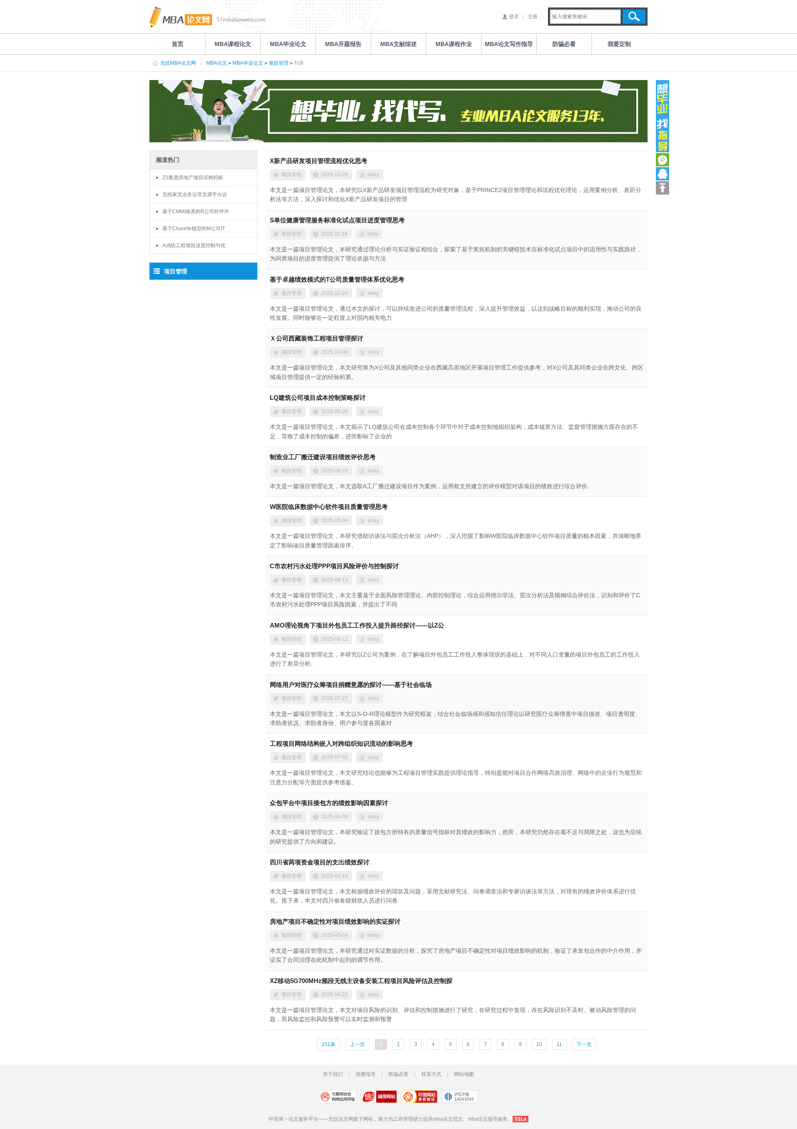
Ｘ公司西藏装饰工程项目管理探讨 (316, 338)
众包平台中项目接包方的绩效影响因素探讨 (329, 802)
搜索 (634, 17)
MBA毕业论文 (247, 63)
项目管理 (278, 63)
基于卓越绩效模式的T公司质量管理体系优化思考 (337, 279)
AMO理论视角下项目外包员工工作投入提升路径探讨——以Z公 (357, 625)
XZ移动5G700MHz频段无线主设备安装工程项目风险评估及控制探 (361, 980)
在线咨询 (662, 159)
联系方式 (431, 1074)
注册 (533, 16)
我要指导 (366, 1074)
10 (539, 1044)
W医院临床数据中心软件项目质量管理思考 (329, 506)
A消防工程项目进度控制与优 (193, 245)
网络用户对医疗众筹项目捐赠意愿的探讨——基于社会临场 (351, 684)
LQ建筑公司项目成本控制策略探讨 (318, 397)
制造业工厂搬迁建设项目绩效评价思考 (323, 456)
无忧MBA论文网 (178, 63)
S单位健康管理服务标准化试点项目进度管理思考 (337, 220)
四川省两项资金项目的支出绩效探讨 (319, 862)
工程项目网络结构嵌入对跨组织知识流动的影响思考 (341, 743)
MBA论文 (216, 63)
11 (559, 1044)
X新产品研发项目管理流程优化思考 (318, 160)
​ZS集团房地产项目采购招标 (192, 177)
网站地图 (464, 1074)
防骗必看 (398, 1074)
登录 (514, 16)
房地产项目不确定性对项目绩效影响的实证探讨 (335, 921)
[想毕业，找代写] (662, 116)
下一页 (584, 1044)
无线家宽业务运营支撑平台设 (194, 194)
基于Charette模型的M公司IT (193, 228)
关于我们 (333, 1074)
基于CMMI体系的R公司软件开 (195, 211)
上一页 (357, 1044)
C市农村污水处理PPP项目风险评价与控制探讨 (334, 565)
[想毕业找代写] (398, 111)
